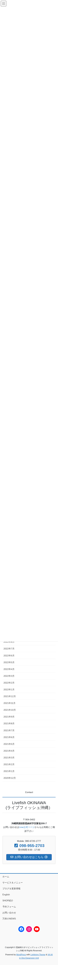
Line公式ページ (27, 827)
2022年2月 (9, 682)
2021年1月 (9, 771)
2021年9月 (9, 716)
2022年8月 (9, 642)
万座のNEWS (9, 918)
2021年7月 (9, 730)
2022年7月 (9, 648)
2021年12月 (10, 696)
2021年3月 (9, 757)
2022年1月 (9, 689)
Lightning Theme (37, 955)
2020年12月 (10, 778)
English (6, 894)
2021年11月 (9, 703)
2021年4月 (9, 750)
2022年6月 (9, 655)
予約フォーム (9, 906)
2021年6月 (9, 737)
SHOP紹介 (7, 900)
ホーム (5, 876)
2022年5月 (9, 662)
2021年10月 (10, 710)
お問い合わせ (9, 912)
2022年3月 (9, 676)
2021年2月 (9, 764)
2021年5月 (9, 744)
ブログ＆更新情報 (11, 888)
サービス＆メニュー (12, 882)
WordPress (21, 955)
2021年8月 (9, 723)
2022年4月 (9, 669)
